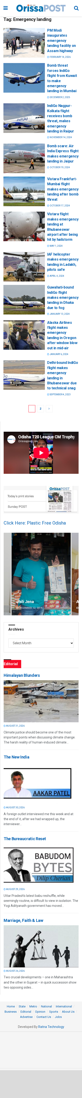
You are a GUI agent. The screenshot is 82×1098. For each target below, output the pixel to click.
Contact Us (43, 1017)
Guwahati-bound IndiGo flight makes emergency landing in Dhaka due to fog (62, 297)
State (22, 1006)
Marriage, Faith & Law (23, 920)
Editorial (25, 1011)
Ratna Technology (51, 1027)
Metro (33, 1006)
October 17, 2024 (59, 205)
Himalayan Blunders (22, 675)
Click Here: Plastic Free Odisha (35, 523)
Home (11, 1006)
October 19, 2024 (59, 167)
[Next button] (75, 574)
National (46, 1006)
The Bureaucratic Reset (25, 838)
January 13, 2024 (59, 314)
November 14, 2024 (60, 137)
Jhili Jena (25, 601)
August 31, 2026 (15, 726)
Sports (53, 1011)
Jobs (58, 1017)
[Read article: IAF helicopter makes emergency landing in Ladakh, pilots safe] (24, 266)
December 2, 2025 (59, 97)
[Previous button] (7, 574)
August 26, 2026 (15, 971)
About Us (68, 1011)
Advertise (26, 1017)
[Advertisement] (41, 1084)
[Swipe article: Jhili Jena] (41, 574)
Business (11, 1011)
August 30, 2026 (15, 807)
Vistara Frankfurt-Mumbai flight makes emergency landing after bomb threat (62, 189)
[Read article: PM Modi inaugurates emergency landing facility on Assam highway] (24, 43)
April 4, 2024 (56, 276)
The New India (16, 757)
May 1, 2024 (56, 246)
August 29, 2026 (15, 889)
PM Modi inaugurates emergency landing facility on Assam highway (61, 40)
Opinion (40, 1011)
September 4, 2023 (60, 394)
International (64, 1006)
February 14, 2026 (60, 57)
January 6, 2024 (58, 354)
